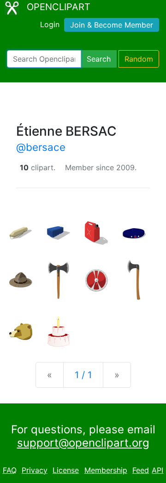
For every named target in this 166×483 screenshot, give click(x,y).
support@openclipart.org (83, 442)
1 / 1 (83, 374)
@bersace (40, 147)
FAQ (10, 470)
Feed (140, 470)
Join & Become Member (111, 24)
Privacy (34, 470)
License (66, 470)
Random (139, 58)
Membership (105, 470)
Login (49, 24)
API (157, 470)
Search (99, 58)
